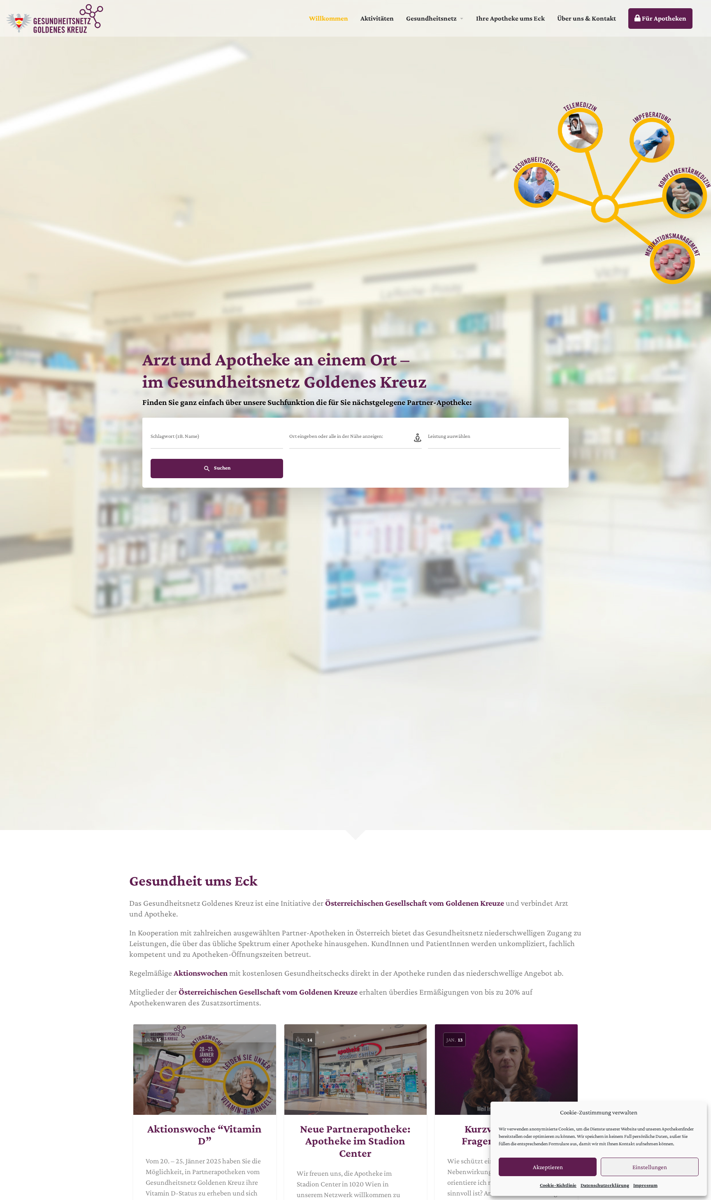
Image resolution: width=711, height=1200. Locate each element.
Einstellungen (649, 1167)
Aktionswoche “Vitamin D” (204, 1135)
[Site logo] (55, 17)
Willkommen (328, 18)
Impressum (645, 1185)
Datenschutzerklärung (605, 1185)
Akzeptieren (548, 1167)
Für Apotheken (663, 18)
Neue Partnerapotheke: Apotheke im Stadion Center (355, 1141)
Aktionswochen (201, 972)
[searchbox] (493, 437)
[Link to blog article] (204, 1069)
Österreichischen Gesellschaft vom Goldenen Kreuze (414, 902)
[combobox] (494, 438)
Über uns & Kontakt (586, 18)
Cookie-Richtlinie (558, 1185)
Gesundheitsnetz (431, 18)
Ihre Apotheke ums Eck (510, 18)
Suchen (221, 468)
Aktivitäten (377, 18)
